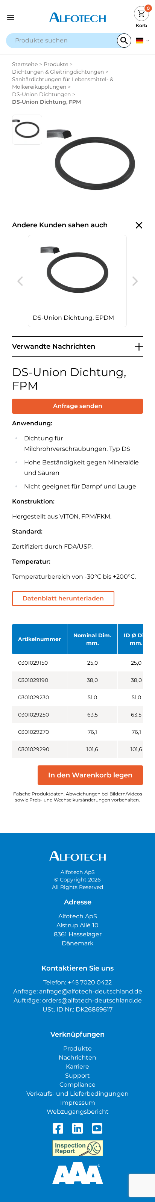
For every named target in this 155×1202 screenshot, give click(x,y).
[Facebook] (58, 1128)
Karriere (77, 1066)
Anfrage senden (77, 406)
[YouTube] (97, 1128)
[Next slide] (135, 281)
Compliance (77, 1084)
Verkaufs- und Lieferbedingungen (77, 1093)
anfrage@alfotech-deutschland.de (90, 991)
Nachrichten (77, 1057)
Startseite (25, 64)
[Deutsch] (142, 40)
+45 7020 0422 (90, 982)
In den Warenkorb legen (90, 775)
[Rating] (77, 1173)
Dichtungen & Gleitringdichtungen (58, 71)
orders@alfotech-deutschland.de (92, 1000)
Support (77, 1075)
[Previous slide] (20, 281)
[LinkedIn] (77, 1128)
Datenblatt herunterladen (63, 598)
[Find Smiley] (77, 1148)
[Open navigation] (24, 17)
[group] (77, 281)
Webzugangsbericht (78, 1111)
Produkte (56, 64)
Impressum (77, 1102)
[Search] (124, 40)
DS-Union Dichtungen (41, 94)
